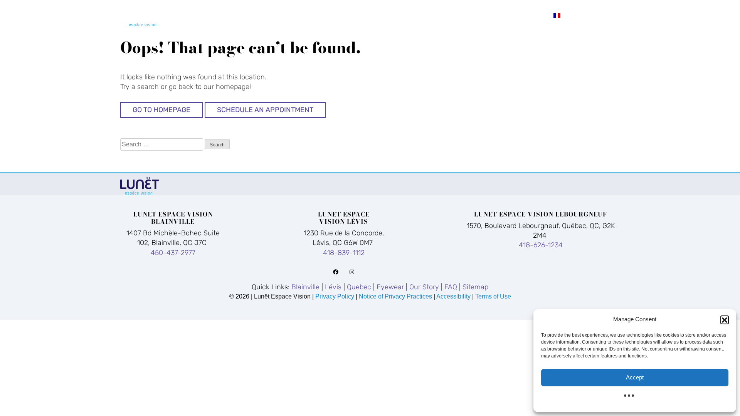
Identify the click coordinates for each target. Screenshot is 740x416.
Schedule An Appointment (265, 110)
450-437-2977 (173, 252)
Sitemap (475, 287)
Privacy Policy (335, 296)
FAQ (533, 15)
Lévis (344, 15)
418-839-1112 (344, 252)
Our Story (489, 15)
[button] (724, 320)
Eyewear (434, 15)
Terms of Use (493, 296)
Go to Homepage (161, 110)
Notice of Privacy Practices (395, 296)
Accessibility (453, 296)
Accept (635, 377)
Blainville (295, 15)
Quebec (385, 15)
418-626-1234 (541, 245)
